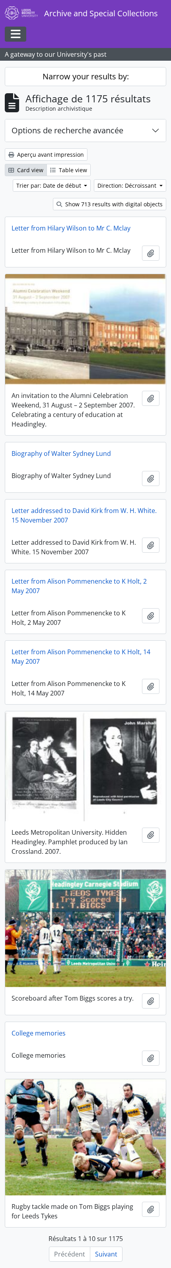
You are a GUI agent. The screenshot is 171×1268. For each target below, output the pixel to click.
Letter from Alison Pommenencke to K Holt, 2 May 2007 (79, 586)
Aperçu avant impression (50, 154)
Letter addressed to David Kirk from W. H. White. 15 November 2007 (84, 515)
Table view (72, 170)
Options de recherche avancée (67, 130)
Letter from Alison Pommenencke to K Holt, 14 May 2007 (81, 656)
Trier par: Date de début (49, 185)
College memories (39, 1033)
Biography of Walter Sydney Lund (61, 453)
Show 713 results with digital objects (113, 204)
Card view (29, 170)
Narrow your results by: (86, 76)
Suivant (106, 1254)
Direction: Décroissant (127, 185)
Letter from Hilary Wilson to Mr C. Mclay (71, 228)
